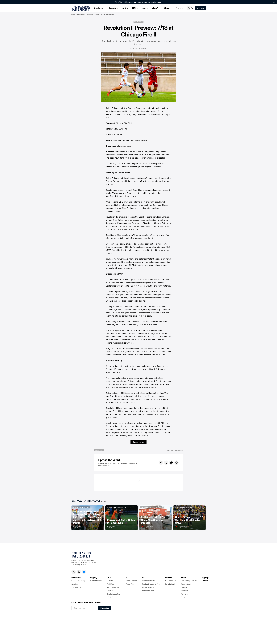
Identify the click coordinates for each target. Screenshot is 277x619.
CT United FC (170, 581)
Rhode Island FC (148, 587)
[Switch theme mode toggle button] (190, 8)
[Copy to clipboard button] (176, 462)
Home (73, 14)
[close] (274, 2)
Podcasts (184, 591)
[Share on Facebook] (161, 462)
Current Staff (186, 584)
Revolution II (81, 14)
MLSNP (154, 8)
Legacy (112, 8)
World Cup (130, 584)
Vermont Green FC (149, 591)
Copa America (131, 581)
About (166, 8)
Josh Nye (144, 48)
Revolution (98, 8)
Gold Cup (110, 584)
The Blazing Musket (78, 564)
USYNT (110, 597)
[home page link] (80, 8)
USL (144, 8)
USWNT (110, 591)
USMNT (110, 581)
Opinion (74, 584)
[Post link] (87, 517)
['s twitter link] (73, 572)
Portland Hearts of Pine (151, 584)
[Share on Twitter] (166, 462)
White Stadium (96, 581)
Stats (183, 597)
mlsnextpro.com (124, 146)
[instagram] (79, 572)
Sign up (205, 577)
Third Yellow (76, 587)
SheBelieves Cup (113, 594)
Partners (184, 594)
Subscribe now (138, 442)
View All (104, 501)
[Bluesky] (84, 572)
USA (124, 8)
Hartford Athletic (148, 581)
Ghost (91, 562)
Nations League (113, 587)
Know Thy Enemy (78, 581)
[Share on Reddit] (171, 462)
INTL (134, 8)
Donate (184, 587)
